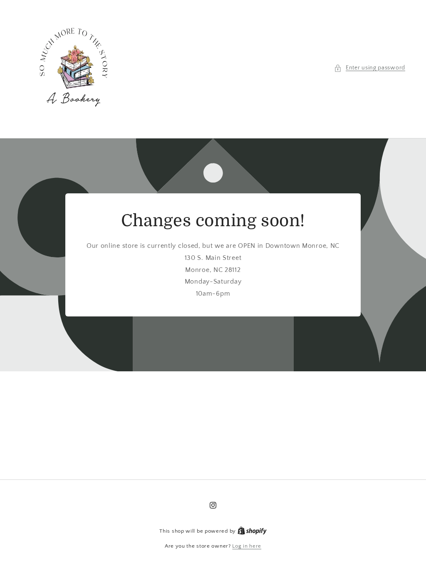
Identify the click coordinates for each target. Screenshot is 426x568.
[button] (369, 68)
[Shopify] (252, 531)
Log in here (246, 546)
